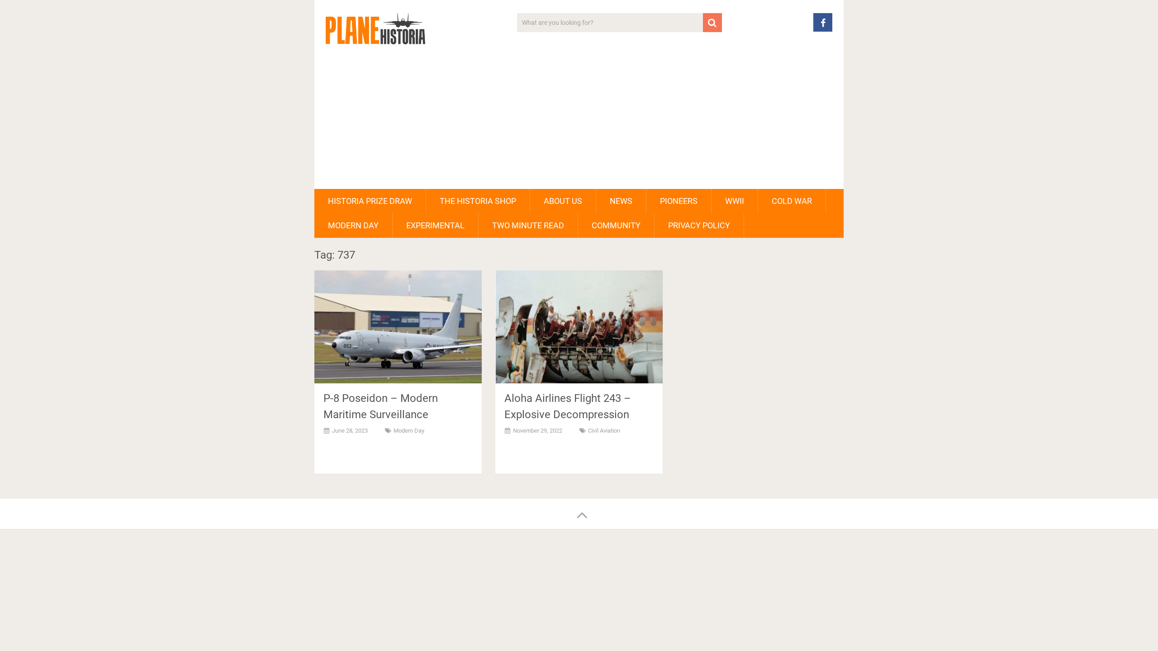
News (621, 201)
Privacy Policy (699, 225)
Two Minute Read (528, 225)
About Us (563, 201)
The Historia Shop (478, 201)
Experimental (435, 225)
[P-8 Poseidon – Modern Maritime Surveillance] (398, 326)
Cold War (792, 201)
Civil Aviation (604, 430)
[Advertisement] (579, 121)
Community (616, 225)
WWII (734, 201)
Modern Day (353, 225)
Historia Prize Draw (370, 201)
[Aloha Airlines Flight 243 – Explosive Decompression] (579, 326)
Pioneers (679, 201)
